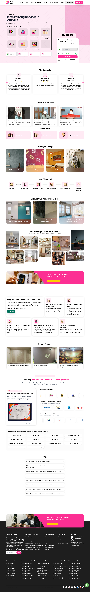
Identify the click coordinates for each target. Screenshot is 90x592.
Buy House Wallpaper (50, 547)
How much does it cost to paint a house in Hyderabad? (38, 461)
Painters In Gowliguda (42, 570)
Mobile (59, 46)
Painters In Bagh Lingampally (59, 566)
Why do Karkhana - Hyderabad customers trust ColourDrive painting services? (43, 480)
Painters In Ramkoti (41, 568)
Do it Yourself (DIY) (49, 545)
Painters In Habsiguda (10, 573)
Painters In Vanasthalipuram (75, 563)
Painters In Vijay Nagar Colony (28, 568)
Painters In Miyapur (25, 570)
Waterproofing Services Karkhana (32, 541)
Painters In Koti (40, 578)
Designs (27, 2)
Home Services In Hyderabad (12, 560)
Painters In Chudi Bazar (74, 571)
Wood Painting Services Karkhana (32, 547)
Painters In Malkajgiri (10, 575)
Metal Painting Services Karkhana (32, 549)
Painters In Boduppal (10, 563)
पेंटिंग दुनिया (60, 539)
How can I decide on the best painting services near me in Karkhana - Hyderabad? (44, 471)
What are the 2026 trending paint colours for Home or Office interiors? (41, 485)
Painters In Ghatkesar (10, 568)
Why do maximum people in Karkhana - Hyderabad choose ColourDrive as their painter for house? (43, 466)
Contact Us (47, 536)
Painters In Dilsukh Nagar (74, 578)
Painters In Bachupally (26, 578)
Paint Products (61, 541)
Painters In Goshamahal (42, 565)
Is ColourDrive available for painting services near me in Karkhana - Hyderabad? (43, 493)
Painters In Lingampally (26, 577)
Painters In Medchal (57, 563)
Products (56, 2)
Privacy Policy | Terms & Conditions (45, 587)
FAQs (46, 541)
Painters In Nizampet (57, 570)
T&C (46, 543)
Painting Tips (61, 536)
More (62, 2)
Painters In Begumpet (42, 571)
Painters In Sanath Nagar (42, 577)
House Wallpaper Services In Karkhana (34, 545)
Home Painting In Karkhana (31, 536)
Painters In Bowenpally (42, 573)
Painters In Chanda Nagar (27, 575)
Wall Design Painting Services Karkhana (34, 539)
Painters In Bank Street (42, 575)
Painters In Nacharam (10, 570)
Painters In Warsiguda (10, 578)
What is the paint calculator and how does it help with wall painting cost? (42, 476)
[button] (60, 49)
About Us (47, 539)
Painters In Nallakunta (10, 577)
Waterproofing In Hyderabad (43, 560)
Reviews (39, 2)
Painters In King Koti (41, 566)
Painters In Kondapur (26, 565)
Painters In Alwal (56, 575)
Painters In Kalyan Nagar (58, 577)
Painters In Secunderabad (43, 563)
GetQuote (45, 2)
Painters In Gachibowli (26, 571)
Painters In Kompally (57, 573)
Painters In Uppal (9, 565)
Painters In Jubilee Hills (26, 563)
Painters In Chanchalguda (74, 566)
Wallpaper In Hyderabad (74, 560)
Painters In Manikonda (26, 573)
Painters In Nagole (10, 566)
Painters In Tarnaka (10, 571)
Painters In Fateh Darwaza (74, 577)
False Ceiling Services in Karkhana (32, 543)
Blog (51, 2)
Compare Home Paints (63, 543)
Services (21, 2)
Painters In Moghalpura (74, 565)
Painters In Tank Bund (58, 578)
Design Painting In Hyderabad (28, 560)
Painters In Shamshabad (74, 575)
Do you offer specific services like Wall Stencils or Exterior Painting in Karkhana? (44, 489)
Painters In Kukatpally (57, 565)
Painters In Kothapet (73, 573)
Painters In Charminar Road (75, 568)
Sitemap (47, 549)
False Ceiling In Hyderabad (59, 560)
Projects (33, 2)
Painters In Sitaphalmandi (58, 568)
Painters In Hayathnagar (74, 570)
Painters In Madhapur (26, 566)
